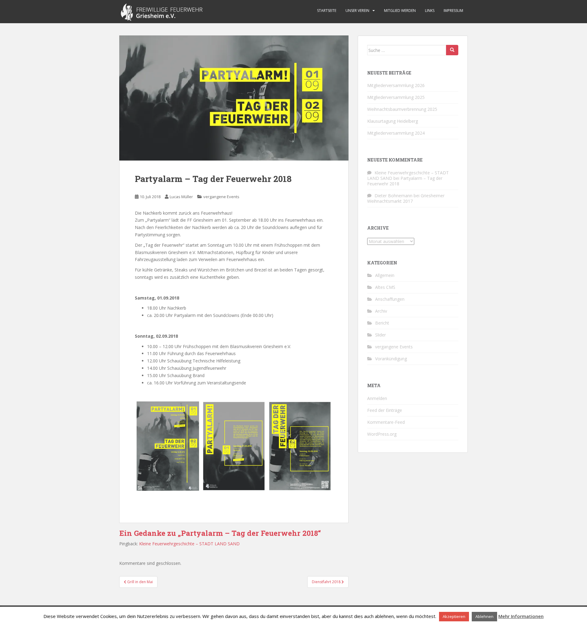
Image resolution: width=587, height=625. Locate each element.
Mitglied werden (400, 10)
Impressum (453, 10)
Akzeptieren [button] (454, 616)
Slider (380, 335)
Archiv (381, 311)
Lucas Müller (181, 196)
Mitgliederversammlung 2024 (396, 133)
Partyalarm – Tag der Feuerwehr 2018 (404, 181)
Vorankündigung (391, 359)
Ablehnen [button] (484, 616)
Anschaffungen (389, 299)
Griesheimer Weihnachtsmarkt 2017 (406, 198)
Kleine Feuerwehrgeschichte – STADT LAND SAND (189, 544)
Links (429, 10)
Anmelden (377, 398)
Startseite (326, 10)
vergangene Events (221, 196)
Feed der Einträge (384, 410)
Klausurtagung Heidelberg (392, 121)
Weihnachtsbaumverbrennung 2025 (402, 109)
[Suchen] (452, 50)
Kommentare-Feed (386, 422)
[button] (234, 98)
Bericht (382, 323)
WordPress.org (382, 434)
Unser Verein (357, 10)
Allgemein (384, 275)
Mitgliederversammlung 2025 (396, 97)
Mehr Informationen (521, 616)
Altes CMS (385, 287)
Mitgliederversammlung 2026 (396, 85)
